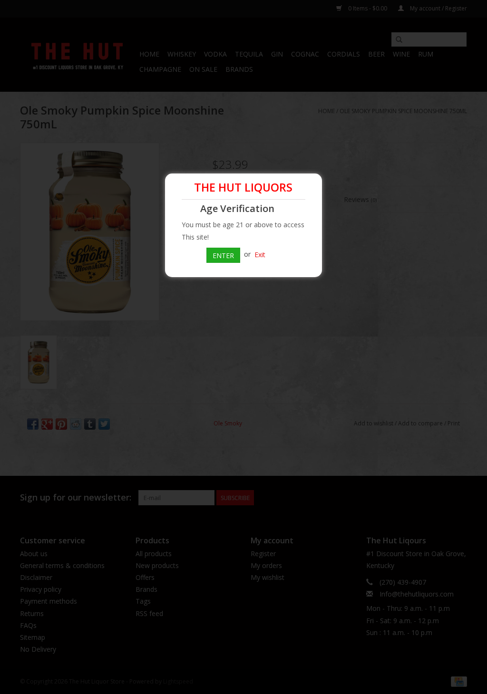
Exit (259, 254)
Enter (223, 255)
